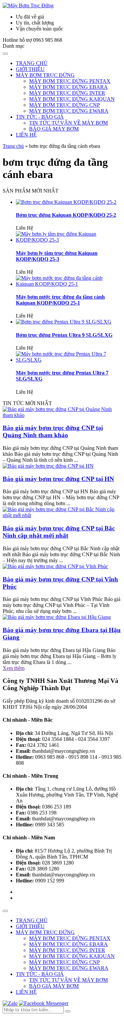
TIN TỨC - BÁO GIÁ (40, 117)
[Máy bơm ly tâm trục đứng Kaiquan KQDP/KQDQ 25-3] (68, 240)
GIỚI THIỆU (30, 69)
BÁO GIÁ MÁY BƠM (54, 129)
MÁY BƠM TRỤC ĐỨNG (45, 75)
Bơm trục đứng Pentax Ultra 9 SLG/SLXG (64, 335)
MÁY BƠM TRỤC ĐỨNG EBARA (68, 87)
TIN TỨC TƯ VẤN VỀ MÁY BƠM (68, 123)
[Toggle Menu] (5, 54)
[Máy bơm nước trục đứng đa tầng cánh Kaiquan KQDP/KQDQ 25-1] (68, 284)
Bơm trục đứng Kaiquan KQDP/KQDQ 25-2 (66, 215)
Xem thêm (13, 668)
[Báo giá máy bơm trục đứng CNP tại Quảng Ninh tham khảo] (62, 415)
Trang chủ (13, 146)
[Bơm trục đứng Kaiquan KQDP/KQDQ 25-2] (66, 202)
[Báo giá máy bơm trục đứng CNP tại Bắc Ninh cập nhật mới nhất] (62, 515)
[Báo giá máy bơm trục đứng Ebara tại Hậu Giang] (57, 617)
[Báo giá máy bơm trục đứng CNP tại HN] (48, 466)
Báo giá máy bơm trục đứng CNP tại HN (58, 478)
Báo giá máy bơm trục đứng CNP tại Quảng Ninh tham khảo (53, 431)
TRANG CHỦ (32, 63)
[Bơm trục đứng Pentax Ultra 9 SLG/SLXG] (63, 322)
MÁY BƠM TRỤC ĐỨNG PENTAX (69, 81)
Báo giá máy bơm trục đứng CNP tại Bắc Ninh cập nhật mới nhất (59, 532)
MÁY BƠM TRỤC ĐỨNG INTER (67, 93)
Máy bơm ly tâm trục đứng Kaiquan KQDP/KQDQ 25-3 (57, 256)
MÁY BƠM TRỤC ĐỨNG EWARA (68, 111)
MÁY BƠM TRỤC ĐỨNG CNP (64, 105)
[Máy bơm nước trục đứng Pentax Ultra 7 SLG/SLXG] (68, 360)
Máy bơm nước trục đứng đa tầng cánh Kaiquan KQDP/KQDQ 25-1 (60, 300)
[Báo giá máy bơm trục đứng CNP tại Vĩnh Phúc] (55, 566)
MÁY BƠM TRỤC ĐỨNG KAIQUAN (72, 99)
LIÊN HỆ (26, 135)
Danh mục (13, 46)
